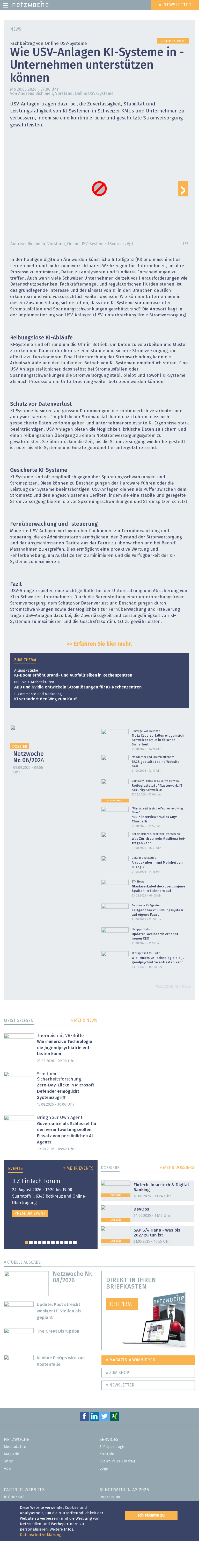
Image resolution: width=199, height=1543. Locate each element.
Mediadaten (15, 1447)
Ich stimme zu (151, 1515)
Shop (9, 1461)
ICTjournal (14, 1497)
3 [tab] (35, 1242)
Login (104, 1468)
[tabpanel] (50, 1197)
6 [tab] (48, 1242)
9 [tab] (61, 1242)
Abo (7, 1468)
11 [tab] (70, 1242)
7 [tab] (53, 1242)
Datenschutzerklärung (40, 1535)
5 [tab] (44, 1242)
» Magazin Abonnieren (131, 1360)
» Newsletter (120, 1385)
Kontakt (107, 1454)
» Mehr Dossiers (177, 1167)
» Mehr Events (78, 1168)
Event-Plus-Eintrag (117, 1461)
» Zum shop (117, 1373)
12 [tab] (75, 1242)
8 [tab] (57, 1242)
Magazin (12, 1454)
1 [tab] (26, 1242)
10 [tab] (66, 1242)
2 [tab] (31, 1242)
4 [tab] (39, 1242)
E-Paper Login (112, 1447)
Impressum (110, 1497)
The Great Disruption (58, 1331)
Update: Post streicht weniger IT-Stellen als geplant (59, 1311)
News (15, 29)
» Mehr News (84, 1020)
